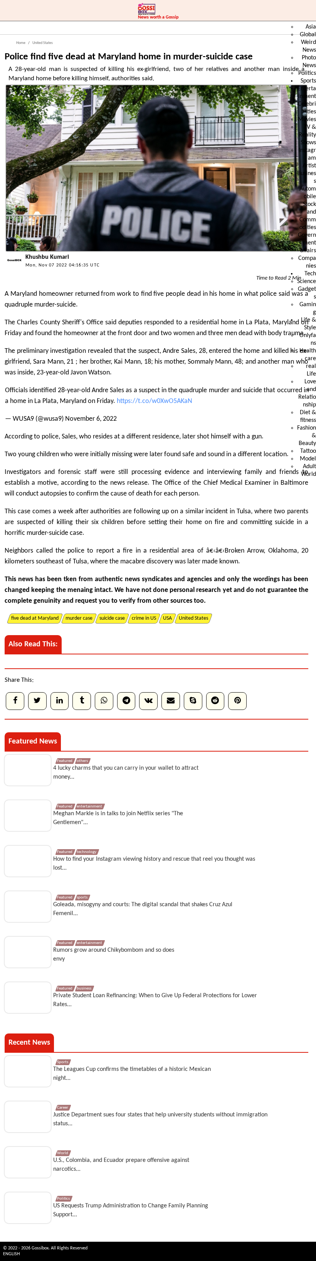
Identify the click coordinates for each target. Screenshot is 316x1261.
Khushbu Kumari (47, 257)
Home (20, 43)
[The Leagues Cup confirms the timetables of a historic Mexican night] (28, 1071)
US (23, 419)
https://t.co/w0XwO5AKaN (154, 401)
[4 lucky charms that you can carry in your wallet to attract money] (28, 770)
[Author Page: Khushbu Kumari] (13, 267)
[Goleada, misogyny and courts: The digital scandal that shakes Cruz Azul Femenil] (28, 906)
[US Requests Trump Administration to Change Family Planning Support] (28, 1207)
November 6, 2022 (91, 419)
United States (42, 43)
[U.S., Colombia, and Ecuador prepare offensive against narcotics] (28, 1162)
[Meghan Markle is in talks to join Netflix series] (28, 815)
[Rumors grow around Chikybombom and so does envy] (28, 952)
